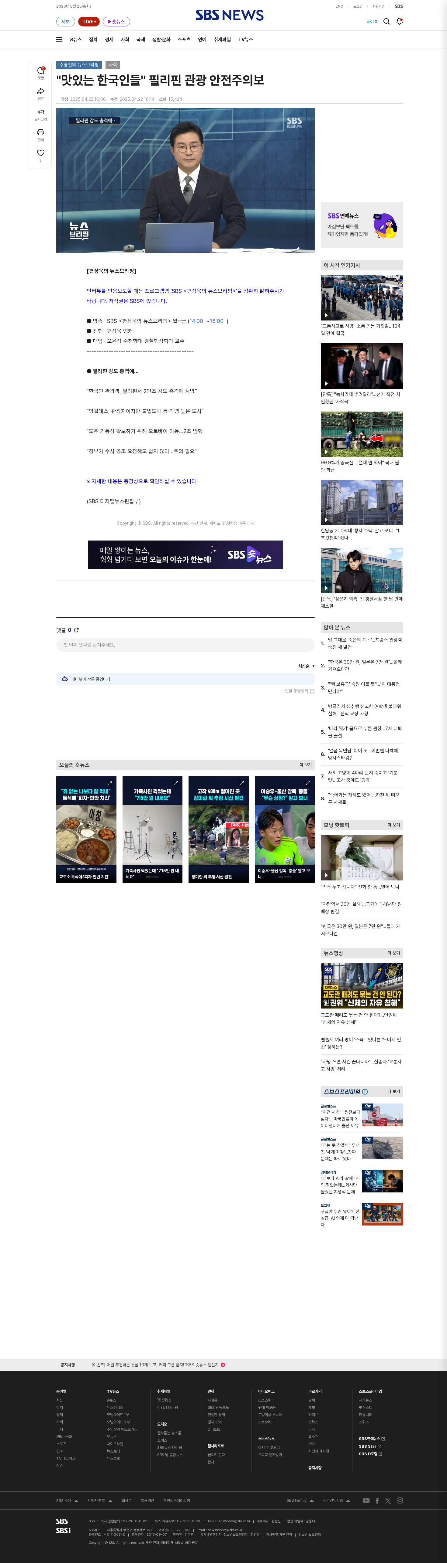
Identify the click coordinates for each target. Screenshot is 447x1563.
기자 (311, 1429)
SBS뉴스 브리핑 (169, 1447)
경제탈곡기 (328, 1172)
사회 (125, 39)
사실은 (213, 1400)
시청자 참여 (100, 1501)
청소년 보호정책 (310, 1535)
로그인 (357, 6)
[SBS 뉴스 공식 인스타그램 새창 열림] (400, 1500)
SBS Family (300, 1501)
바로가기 (314, 1390)
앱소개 (313, 1436)
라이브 (313, 1414)
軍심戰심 (164, 1400)
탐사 (211, 1462)
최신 (59, 1400)
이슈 (59, 1465)
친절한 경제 (216, 1414)
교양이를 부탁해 (270, 1414)
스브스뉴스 (266, 1437)
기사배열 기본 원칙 (279, 1535)
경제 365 (215, 1422)
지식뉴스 (365, 1400)
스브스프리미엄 (370, 1390)
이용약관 (147, 1500)
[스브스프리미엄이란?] (366, 1091)
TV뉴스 (245, 39)
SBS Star (367, 1445)
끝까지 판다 (216, 1455)
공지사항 (314, 1468)
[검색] (386, 21)
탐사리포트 (216, 1444)
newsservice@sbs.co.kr (225, 1530)
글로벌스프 (328, 1106)
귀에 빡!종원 (267, 1407)
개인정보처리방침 (176, 1500)
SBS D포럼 (368, 1453)
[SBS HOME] (399, 6)
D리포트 (214, 1429)
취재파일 (222, 39)
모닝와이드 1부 (118, 1414)
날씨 (311, 1400)
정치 (93, 39)
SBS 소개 (67, 1501)
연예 (202, 39)
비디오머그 (266, 1390)
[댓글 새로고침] (76, 630)
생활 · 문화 (64, 1436)
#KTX (372, 21)
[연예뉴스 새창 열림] (362, 225)
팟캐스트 (365, 1407)
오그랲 (325, 1205)
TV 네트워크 (65, 1458)
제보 (311, 1407)
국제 (141, 39)
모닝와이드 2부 (118, 1422)
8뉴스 (76, 39)
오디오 (162, 1422)
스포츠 (184, 39)
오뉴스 (112, 1436)
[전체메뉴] (59, 39)
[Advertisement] (185, 726)
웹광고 (127, 1500)
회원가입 (378, 6)
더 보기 (304, 763)
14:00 (196, 321)
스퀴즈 (364, 1422)
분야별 (61, 1390)
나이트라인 (115, 1444)
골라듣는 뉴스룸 (169, 1433)
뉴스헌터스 (115, 1407)
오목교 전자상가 (270, 1455)
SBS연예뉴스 (369, 1438)
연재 (211, 1390)
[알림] (399, 21)
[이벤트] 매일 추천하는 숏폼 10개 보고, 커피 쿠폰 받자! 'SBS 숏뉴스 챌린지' (156, 1363)
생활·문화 (161, 39)
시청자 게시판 (318, 1451)
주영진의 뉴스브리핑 (79, 65)
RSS (312, 1444)
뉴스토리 (113, 1451)
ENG (339, 6)
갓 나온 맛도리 (269, 1447)
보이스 (162, 1440)
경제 (109, 39)
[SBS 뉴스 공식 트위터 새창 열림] (388, 1500)
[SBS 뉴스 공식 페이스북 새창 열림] (377, 1500)
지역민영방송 (336, 1501)
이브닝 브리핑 (167, 1407)
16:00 (217, 321)
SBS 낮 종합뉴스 (170, 1455)
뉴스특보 (113, 1458)
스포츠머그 (266, 1400)
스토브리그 (266, 1422)
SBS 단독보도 (218, 1407)
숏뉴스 (313, 1422)
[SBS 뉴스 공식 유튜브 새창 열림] (366, 1500)
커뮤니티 (365, 1414)
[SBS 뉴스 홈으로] (230, 15)
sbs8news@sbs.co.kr (234, 1521)
